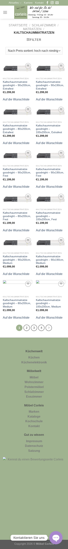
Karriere (28, 2)
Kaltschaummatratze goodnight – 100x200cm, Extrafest (49, 129)
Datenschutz (34, 445)
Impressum (34, 441)
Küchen (34, 357)
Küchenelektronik (34, 362)
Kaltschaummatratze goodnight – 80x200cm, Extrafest (17, 129)
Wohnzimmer (34, 382)
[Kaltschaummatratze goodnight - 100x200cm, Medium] (50, 287)
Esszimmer (34, 396)
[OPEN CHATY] (56, 537)
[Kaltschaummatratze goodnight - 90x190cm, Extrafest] (50, 69)
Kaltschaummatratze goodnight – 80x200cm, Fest (17, 216)
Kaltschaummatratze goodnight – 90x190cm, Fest (50, 172)
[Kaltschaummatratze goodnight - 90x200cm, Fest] (17, 156)
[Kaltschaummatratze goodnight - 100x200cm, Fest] (50, 199)
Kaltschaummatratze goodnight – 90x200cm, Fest (17, 172)
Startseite (18, 25)
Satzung (34, 450)
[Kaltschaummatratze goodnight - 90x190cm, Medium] (50, 243)
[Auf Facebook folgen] (47, 3)
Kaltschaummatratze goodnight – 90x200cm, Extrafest (17, 85)
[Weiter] (49, 328)
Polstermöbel (34, 387)
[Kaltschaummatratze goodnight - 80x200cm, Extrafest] (17, 112)
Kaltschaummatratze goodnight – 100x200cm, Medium (48, 303)
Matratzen (32, 29)
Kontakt (39, 2)
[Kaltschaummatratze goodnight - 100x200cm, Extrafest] (50, 112)
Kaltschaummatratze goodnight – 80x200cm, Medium (17, 303)
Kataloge (34, 416)
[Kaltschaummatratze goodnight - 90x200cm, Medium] (17, 243)
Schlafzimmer (44, 25)
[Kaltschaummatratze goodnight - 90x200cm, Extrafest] (17, 69)
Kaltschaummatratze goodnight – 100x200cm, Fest (48, 216)
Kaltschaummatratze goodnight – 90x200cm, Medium (17, 259)
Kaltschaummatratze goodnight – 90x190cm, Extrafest (50, 85)
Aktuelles (14, 2)
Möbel (34, 377)
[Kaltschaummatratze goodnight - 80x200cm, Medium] (17, 287)
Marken (34, 411)
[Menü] (5, 12)
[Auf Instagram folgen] (52, 3)
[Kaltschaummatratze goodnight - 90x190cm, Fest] (50, 156)
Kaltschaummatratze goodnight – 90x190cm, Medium (50, 259)
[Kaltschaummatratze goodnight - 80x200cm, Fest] (17, 199)
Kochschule (34, 421)
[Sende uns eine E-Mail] (57, 3)
